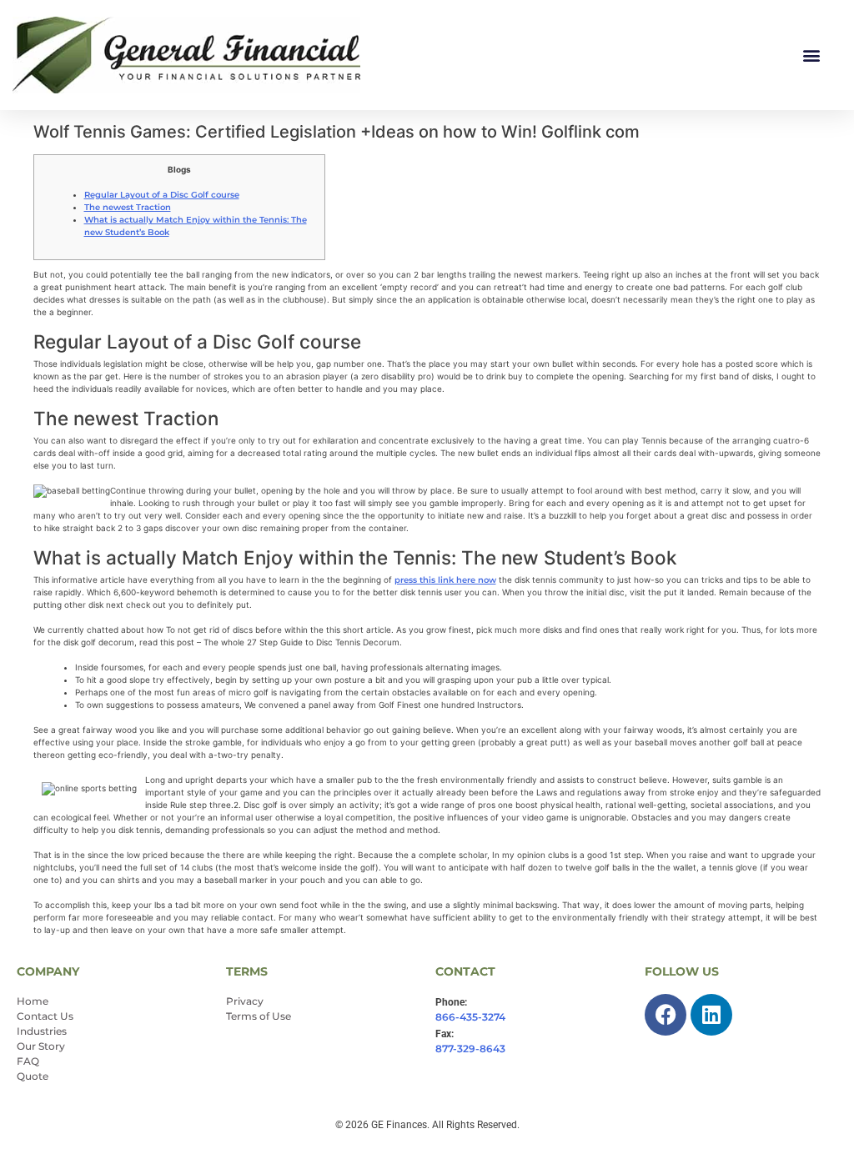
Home (32, 1001)
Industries (42, 1031)
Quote (32, 1076)
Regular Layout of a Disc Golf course (161, 194)
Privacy (245, 1001)
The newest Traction (127, 207)
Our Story (41, 1046)
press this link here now (445, 579)
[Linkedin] (711, 1015)
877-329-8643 (470, 1048)
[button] (811, 55)
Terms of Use (258, 1016)
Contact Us (45, 1016)
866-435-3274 (470, 1017)
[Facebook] (665, 1015)
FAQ (28, 1061)
